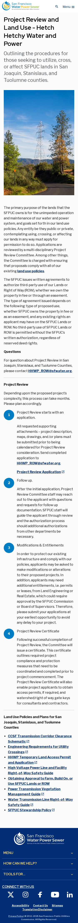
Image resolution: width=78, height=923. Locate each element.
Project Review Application (39, 472)
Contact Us (40, 905)
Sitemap (57, 905)
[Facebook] (40, 894)
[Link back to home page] (20, 5)
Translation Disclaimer (37, 909)
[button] (69, 6)
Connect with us (18, 887)
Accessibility (20, 905)
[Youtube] (55, 894)
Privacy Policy (15, 916)
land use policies (30, 271)
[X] (10, 894)
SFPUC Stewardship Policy (29, 810)
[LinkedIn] (70, 894)
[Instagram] (25, 894)
